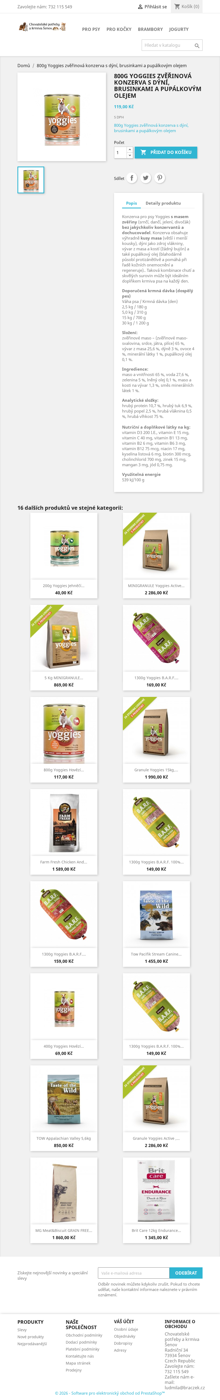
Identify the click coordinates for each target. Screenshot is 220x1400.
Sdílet (131, 177)
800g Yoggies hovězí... (64, 769)
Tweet (145, 177)
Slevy (22, 1329)
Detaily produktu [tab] (163, 203)
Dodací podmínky (81, 1342)
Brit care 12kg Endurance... (156, 1230)
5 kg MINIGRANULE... (64, 677)
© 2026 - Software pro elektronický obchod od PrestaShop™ (110, 1393)
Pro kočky (119, 29)
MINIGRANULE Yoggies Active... (156, 585)
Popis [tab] (131, 203)
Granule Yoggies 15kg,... (156, 769)
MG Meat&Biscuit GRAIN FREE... (63, 1230)
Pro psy (91, 29)
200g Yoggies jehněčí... (64, 585)
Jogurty (179, 29)
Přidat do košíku (166, 152)
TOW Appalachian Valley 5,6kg (63, 1138)
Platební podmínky (82, 1349)
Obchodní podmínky (84, 1335)
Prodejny (74, 1370)
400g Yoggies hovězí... (64, 1046)
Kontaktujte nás (80, 1356)
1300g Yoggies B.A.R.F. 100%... (156, 861)
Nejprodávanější (32, 1343)
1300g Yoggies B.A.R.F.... (156, 677)
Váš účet (124, 1322)
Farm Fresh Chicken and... (63, 861)
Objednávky (124, 1336)
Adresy (120, 1350)
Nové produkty (30, 1336)
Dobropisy (123, 1343)
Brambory (150, 29)
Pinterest (159, 177)
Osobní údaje (126, 1329)
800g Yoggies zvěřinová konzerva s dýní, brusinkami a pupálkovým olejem (151, 127)
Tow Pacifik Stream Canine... (156, 954)
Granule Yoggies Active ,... (156, 1138)
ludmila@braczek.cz (185, 1388)
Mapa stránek (78, 1363)
